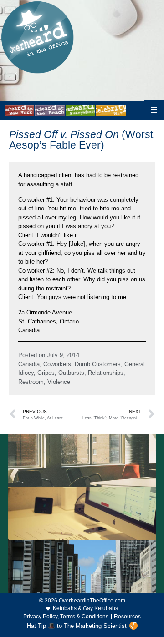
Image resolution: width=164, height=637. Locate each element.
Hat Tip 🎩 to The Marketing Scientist (77, 625)
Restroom (31, 381)
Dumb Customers (98, 364)
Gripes (46, 372)
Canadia (29, 364)
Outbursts (71, 372)
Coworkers (57, 364)
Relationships (105, 372)
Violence (58, 381)
